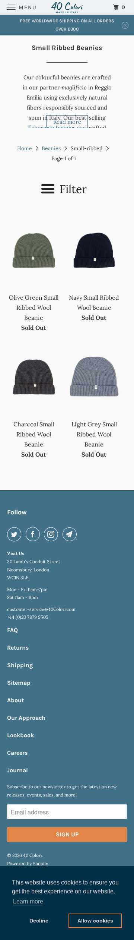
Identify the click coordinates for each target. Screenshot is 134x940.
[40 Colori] (67, 7)
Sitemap (19, 682)
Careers (17, 752)
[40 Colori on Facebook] (34, 534)
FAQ (12, 630)
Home (24, 148)
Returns (18, 647)
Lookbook (20, 735)
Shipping (20, 665)
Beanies (51, 148)
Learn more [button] (28, 901)
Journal (17, 770)
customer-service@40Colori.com (41, 609)
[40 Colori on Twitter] (15, 534)
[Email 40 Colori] (71, 534)
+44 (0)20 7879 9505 (27, 617)
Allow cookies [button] (95, 921)
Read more (67, 121)
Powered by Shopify (27, 863)
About (15, 700)
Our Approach (26, 717)
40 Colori (32, 855)
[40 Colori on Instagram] (52, 534)
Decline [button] (38, 921)
